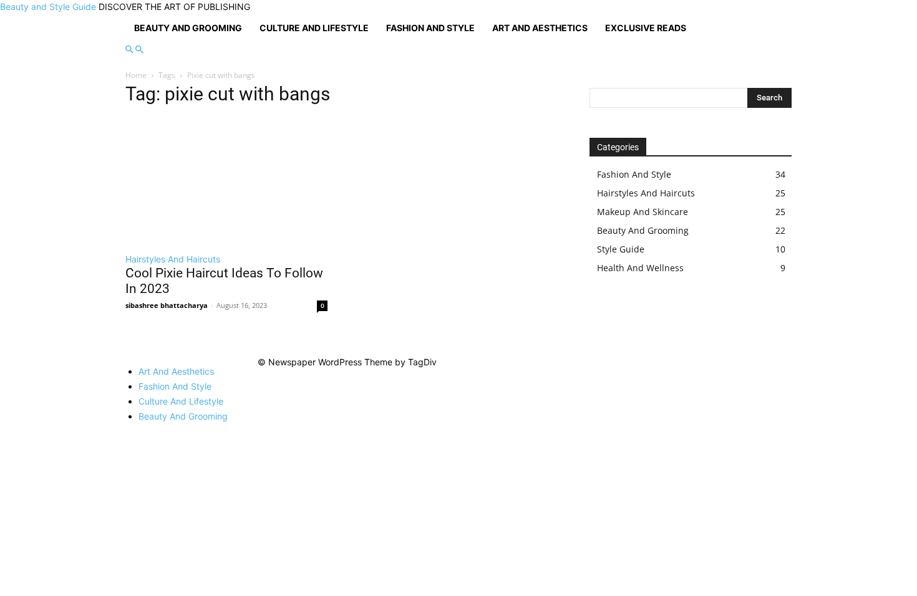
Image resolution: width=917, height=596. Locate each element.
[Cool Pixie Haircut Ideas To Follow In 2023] (226, 181)
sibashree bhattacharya (166, 305)
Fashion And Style (430, 27)
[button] (129, 49)
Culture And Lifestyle (314, 27)
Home (136, 75)
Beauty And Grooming (188, 27)
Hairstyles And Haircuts (172, 259)
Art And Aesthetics (540, 27)
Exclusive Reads (645, 27)
